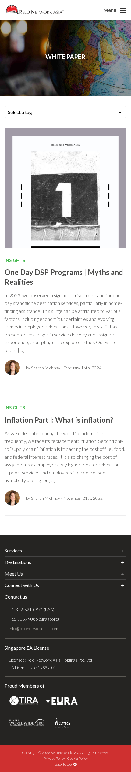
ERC (26, 723)
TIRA (23, 701)
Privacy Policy (54, 758)
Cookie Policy (77, 758)
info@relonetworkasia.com (33, 628)
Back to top (64, 764)
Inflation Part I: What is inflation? (59, 419)
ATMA (62, 723)
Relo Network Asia (34, 9)
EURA (62, 701)
